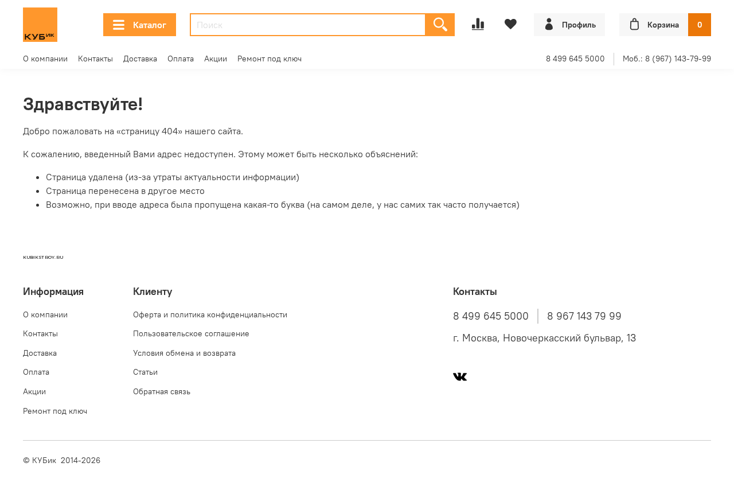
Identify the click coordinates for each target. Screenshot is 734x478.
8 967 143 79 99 (584, 316)
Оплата (180, 58)
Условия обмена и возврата (184, 353)
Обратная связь (161, 391)
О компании (45, 58)
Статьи (145, 372)
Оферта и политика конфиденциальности (210, 314)
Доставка (140, 58)
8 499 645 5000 (575, 58)
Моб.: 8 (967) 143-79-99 (667, 58)
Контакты (95, 58)
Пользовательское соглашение (191, 333)
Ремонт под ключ (269, 58)
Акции (215, 58)
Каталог (149, 24)
